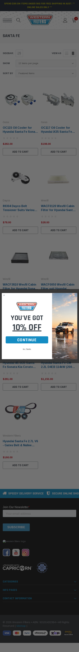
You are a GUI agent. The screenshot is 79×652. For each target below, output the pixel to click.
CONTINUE (27, 340)
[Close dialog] (4, 295)
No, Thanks (27, 349)
